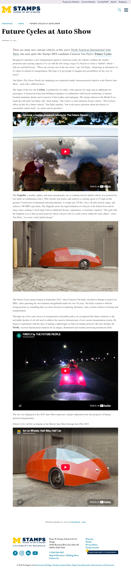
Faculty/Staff (103, 2)
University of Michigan (44, 565)
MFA (84, 522)
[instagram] (22, 553)
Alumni (114, 2)
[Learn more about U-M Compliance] (102, 551)
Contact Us (54, 558)
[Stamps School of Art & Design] (29, 542)
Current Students (88, 2)
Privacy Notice (91, 544)
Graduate (75, 522)
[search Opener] (119, 10)
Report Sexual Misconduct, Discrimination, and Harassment (93, 565)
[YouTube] (35, 553)
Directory (89, 538)
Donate (89, 541)
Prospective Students (71, 2)
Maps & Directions (57, 555)
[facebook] (15, 553)
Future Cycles (103, 54)
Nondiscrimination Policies (62, 565)
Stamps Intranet (92, 547)
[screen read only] (126, 10)
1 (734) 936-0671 (56, 552)
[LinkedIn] (28, 553)
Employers (123, 2)
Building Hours (72, 555)
